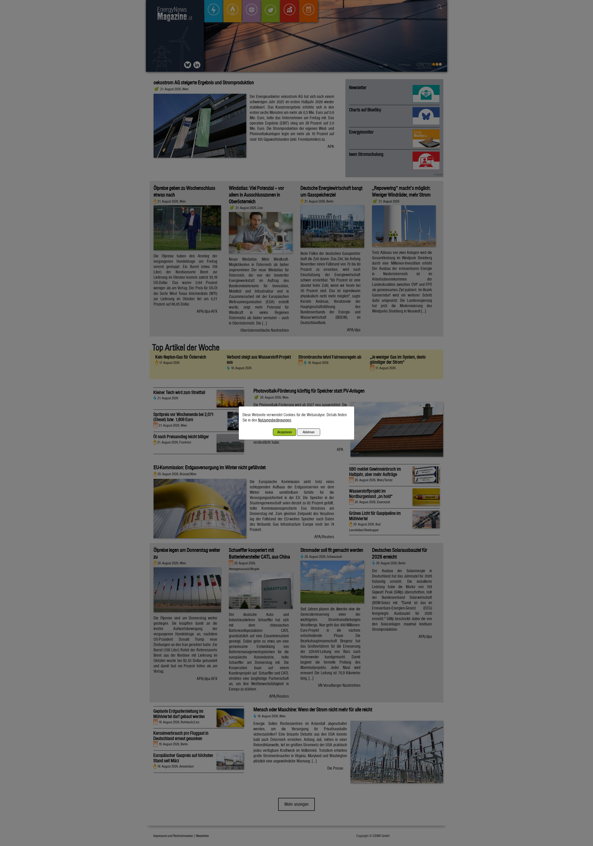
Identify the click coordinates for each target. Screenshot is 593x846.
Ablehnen (309, 432)
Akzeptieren (284, 432)
